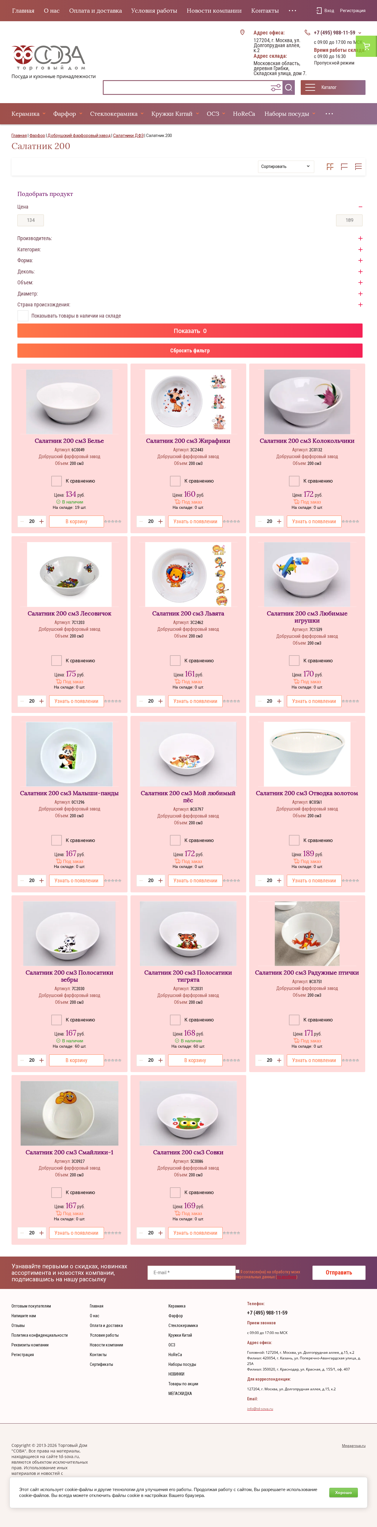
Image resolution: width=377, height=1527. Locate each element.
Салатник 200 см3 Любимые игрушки (307, 617)
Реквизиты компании (30, 1345)
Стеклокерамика (113, 113)
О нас (52, 10)
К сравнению (80, 481)
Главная (23, 10)
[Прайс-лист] (358, 167)
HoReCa (244, 113)
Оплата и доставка (95, 10)
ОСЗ (213, 113)
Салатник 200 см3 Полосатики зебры (69, 976)
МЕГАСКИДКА (180, 1393)
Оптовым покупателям (31, 1306)
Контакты (265, 10)
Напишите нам (23, 1315)
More (329, 113)
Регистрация (353, 10)
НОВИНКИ (176, 1374)
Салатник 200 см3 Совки (188, 1152)
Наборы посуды (286, 113)
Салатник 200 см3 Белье (69, 440)
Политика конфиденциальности (39, 1335)
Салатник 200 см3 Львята (188, 613)
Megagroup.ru (354, 1445)
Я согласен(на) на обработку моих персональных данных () (268, 1275)
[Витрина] (330, 167)
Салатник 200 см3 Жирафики (188, 440)
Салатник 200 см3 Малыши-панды (69, 793)
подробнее (286, 1277)
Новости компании (214, 10)
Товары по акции (183, 1383)
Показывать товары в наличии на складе (76, 316)
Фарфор (64, 113)
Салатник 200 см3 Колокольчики (307, 440)
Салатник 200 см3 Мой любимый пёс (188, 797)
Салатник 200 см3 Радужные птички (307, 972)
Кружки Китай (172, 113)
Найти (288, 87)
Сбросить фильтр (190, 350)
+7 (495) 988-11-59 (334, 32)
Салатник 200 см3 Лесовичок (69, 613)
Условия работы (154, 10)
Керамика (25, 113)
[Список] (344, 167)
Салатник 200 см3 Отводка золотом (307, 793)
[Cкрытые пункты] (292, 10)
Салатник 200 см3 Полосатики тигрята (188, 976)
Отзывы (18, 1325)
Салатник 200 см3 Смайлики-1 (69, 1152)
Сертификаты (101, 1364)
